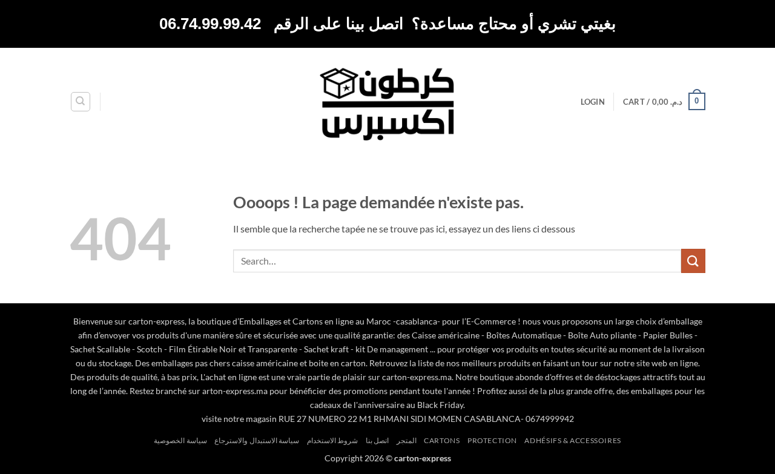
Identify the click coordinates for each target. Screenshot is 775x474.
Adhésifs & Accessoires (572, 440)
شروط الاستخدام (332, 440)
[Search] (80, 101)
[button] (593, 102)
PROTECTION (492, 440)
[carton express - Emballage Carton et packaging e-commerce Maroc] (387, 101)
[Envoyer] (693, 260)
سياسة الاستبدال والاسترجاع (256, 440)
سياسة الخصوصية (180, 440)
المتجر (407, 440)
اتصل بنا (377, 440)
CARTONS (442, 440)
